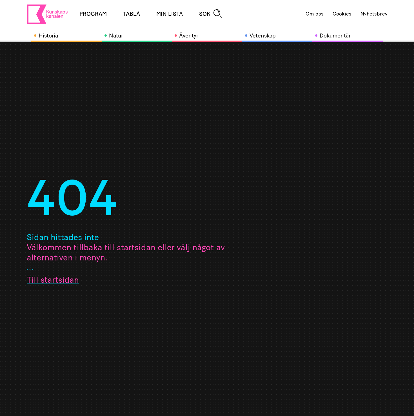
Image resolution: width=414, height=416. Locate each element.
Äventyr (188, 36)
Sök (204, 14)
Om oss (315, 14)
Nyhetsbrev (373, 14)
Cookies (342, 14)
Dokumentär (335, 36)
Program (93, 14)
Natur (116, 36)
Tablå (131, 14)
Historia (48, 36)
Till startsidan (53, 280)
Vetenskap (263, 36)
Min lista (169, 14)
